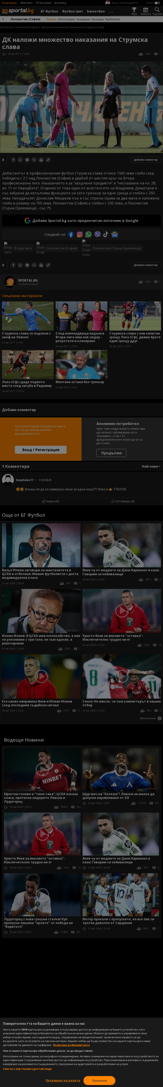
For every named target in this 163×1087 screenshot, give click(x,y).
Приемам (99, 1080)
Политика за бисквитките (71, 1045)
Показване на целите (63, 1080)
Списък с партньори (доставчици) (27, 1069)
